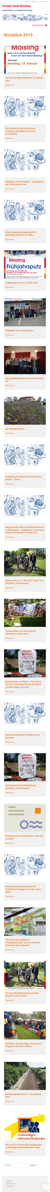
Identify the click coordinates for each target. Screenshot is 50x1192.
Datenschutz (35, 1)
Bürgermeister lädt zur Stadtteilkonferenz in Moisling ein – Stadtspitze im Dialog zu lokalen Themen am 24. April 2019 (24, 530)
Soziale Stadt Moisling (16, 6)
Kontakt (26, 1)
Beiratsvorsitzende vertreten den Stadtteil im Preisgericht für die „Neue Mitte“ (23, 889)
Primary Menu (37, 25)
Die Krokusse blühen (15, 429)
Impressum (44, 1)
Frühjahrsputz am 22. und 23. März (21, 283)
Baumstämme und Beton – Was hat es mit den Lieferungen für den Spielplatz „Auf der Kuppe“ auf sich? (23, 684)
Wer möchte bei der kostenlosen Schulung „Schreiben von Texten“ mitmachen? (20, 131)
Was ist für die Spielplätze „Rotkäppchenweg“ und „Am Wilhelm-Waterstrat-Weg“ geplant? (23, 943)
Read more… (10, 85)
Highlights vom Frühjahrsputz (19, 330)
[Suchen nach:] (16, 1165)
